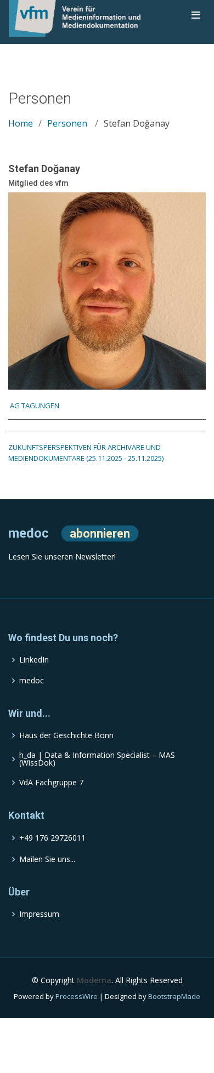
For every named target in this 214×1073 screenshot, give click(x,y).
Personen (67, 123)
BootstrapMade (174, 996)
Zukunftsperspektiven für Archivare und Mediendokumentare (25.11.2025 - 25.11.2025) (86, 452)
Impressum (39, 914)
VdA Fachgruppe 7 (51, 782)
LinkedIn (34, 660)
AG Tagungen (33, 405)
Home (20, 123)
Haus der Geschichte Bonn (66, 735)
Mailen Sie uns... (47, 859)
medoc (31, 680)
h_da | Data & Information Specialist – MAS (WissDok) (97, 759)
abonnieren (100, 533)
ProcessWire (76, 996)
